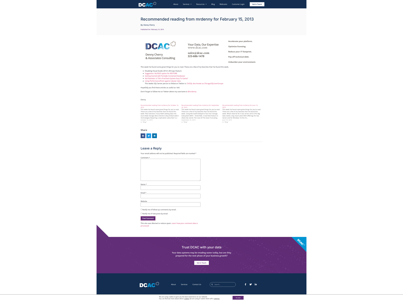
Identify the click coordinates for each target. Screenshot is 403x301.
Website (144, 201)
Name (144, 184)
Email (143, 193)
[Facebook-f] (245, 284)
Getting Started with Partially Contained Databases (165, 76)
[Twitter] (250, 284)
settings (217, 299)
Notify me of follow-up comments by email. (159, 209)
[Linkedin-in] (255, 284)
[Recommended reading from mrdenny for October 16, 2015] (161, 113)
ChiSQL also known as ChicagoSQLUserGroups (205, 83)
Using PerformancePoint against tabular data (163, 81)
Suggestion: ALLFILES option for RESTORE (161, 73)
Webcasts (223, 4)
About (175, 4)
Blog (213, 4)
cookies (186, 299)
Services (186, 4)
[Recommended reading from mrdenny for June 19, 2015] (242, 113)
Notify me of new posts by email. (155, 213)
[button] (143, 135)
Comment (145, 157)
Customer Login (238, 4)
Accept (238, 298)
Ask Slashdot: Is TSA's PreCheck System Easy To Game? (166, 78)
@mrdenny (192, 91)
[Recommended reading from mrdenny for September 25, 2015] (201, 113)
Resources (200, 4)
